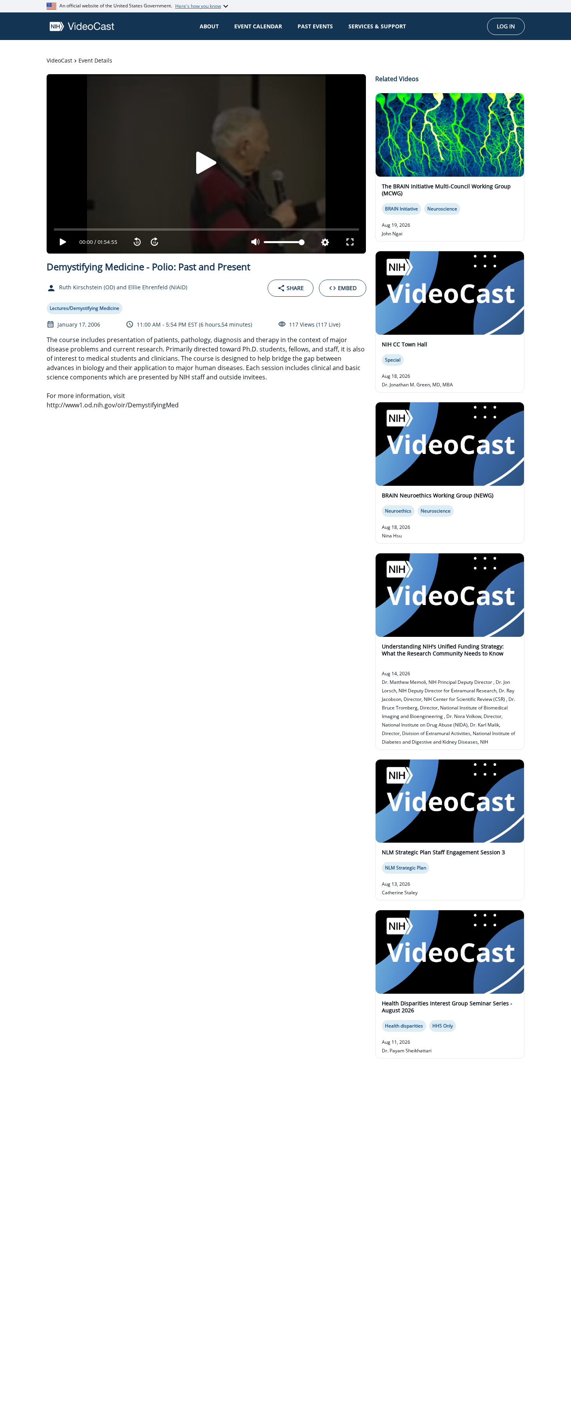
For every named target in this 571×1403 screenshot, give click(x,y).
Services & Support (377, 26)
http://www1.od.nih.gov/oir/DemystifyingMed (113, 405)
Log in (506, 26)
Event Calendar (258, 26)
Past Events (315, 26)
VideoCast (59, 60)
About (209, 26)
